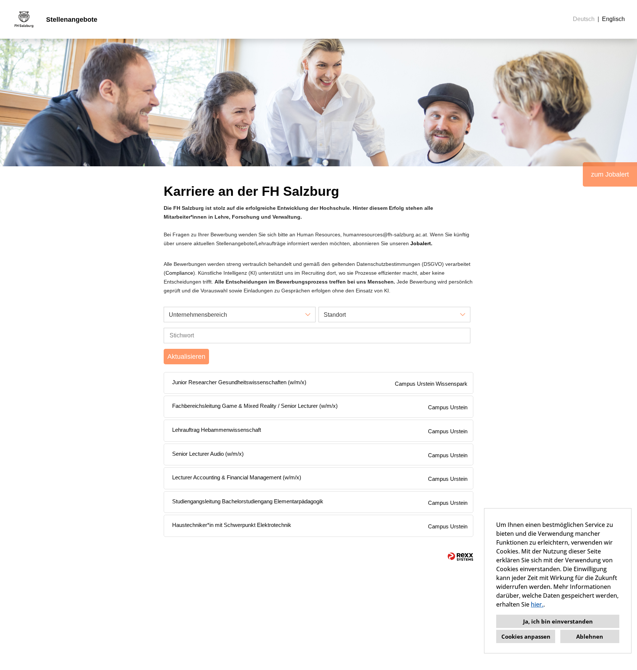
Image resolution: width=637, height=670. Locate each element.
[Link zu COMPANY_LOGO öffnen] (24, 19)
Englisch (613, 19)
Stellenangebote (71, 19)
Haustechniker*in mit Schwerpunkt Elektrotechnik (231, 525)
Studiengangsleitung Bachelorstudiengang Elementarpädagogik (247, 501)
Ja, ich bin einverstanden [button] (558, 621)
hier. (537, 604)
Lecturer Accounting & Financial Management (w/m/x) (236, 477)
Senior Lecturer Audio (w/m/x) (208, 454)
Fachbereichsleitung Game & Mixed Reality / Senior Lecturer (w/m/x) (255, 406)
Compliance (179, 273)
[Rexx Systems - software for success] (460, 556)
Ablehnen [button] (589, 636)
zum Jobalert (610, 174)
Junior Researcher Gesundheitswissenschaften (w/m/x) (239, 382)
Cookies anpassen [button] (525, 636)
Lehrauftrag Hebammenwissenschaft (216, 430)
